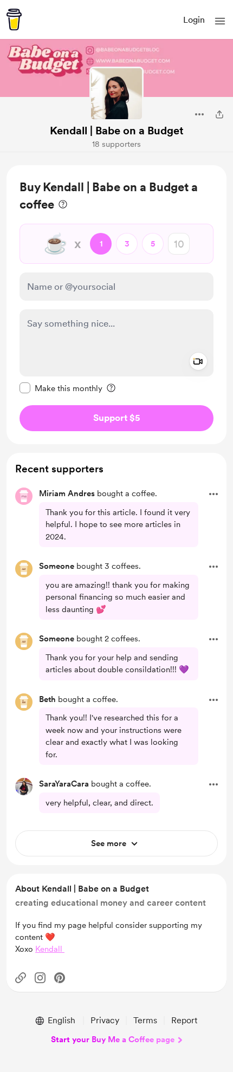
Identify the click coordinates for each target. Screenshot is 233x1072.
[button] (219, 21)
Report (184, 1020)
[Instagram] (40, 977)
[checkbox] (61, 388)
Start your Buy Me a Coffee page (112, 1039)
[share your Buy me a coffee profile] (219, 114)
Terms (145, 1020)
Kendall (49, 949)
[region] (116, 304)
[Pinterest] (59, 977)
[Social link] (20, 977)
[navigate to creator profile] (116, 94)
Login (194, 20)
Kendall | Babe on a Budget (117, 130)
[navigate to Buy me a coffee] (14, 19)
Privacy (104, 1020)
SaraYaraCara (64, 784)
